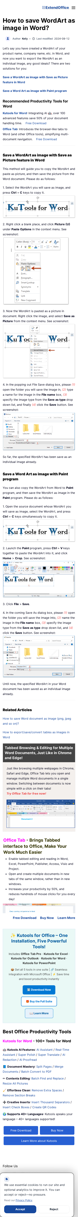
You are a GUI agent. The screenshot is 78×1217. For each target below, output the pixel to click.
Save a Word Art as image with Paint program (35, 91)
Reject (54, 1209)
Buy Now (47, 918)
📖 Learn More (39, 1013)
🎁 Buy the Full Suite (39, 1001)
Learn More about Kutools (39, 1141)
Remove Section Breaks (19, 1095)
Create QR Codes (44, 1107)
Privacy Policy (24, 1200)
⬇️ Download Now (39, 989)
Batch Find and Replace (47, 1078)
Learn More (66, 918)
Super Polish (26, 1054)
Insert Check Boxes (16, 1107)
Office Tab (10, 129)
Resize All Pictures (15, 1083)
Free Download (36, 123)
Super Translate (48, 1054)
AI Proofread (28, 1060)
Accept (20, 1209)
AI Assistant (44, 1049)
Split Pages (44, 1066)
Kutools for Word (15, 113)
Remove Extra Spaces (47, 1090)
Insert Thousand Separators (51, 1102)
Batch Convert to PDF (36, 1071)
